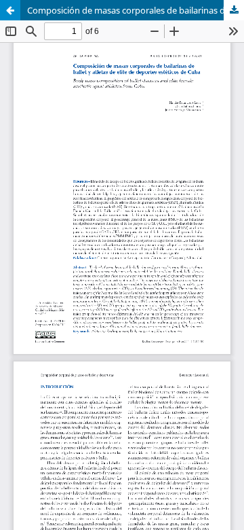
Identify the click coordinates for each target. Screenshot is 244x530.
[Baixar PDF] (234, 10)
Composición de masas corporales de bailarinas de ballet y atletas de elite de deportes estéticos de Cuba (135, 10)
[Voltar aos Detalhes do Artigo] (10, 10)
